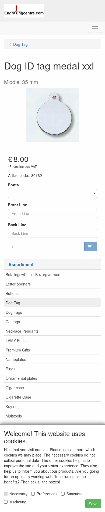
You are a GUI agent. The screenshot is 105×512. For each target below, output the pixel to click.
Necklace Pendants (22, 331)
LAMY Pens (16, 340)
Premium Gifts (18, 350)
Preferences (47, 493)
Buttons (12, 293)
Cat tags (13, 321)
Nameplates (16, 359)
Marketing (17, 501)
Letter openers (18, 284)
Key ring (13, 406)
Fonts (13, 184)
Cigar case (15, 387)
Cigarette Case (18, 397)
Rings (10, 368)
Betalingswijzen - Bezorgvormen (33, 274)
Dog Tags (14, 312)
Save (93, 503)
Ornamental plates (21, 378)
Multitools (14, 416)
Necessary (18, 493)
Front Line (17, 204)
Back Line (17, 224)
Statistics (74, 493)
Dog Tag (13, 302)
